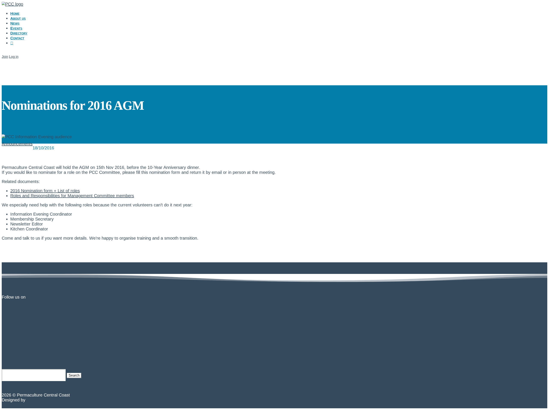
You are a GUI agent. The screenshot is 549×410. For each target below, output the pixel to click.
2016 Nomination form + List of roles (45, 190)
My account (12, 334)
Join (5, 57)
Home (15, 13)
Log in (13, 57)
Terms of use (14, 362)
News (15, 23)
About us (18, 18)
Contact (17, 38)
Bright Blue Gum (42, 400)
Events (16, 28)
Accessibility (13, 343)
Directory (18, 33)
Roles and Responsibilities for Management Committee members (72, 195)
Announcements (17, 143)
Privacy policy (14, 353)
